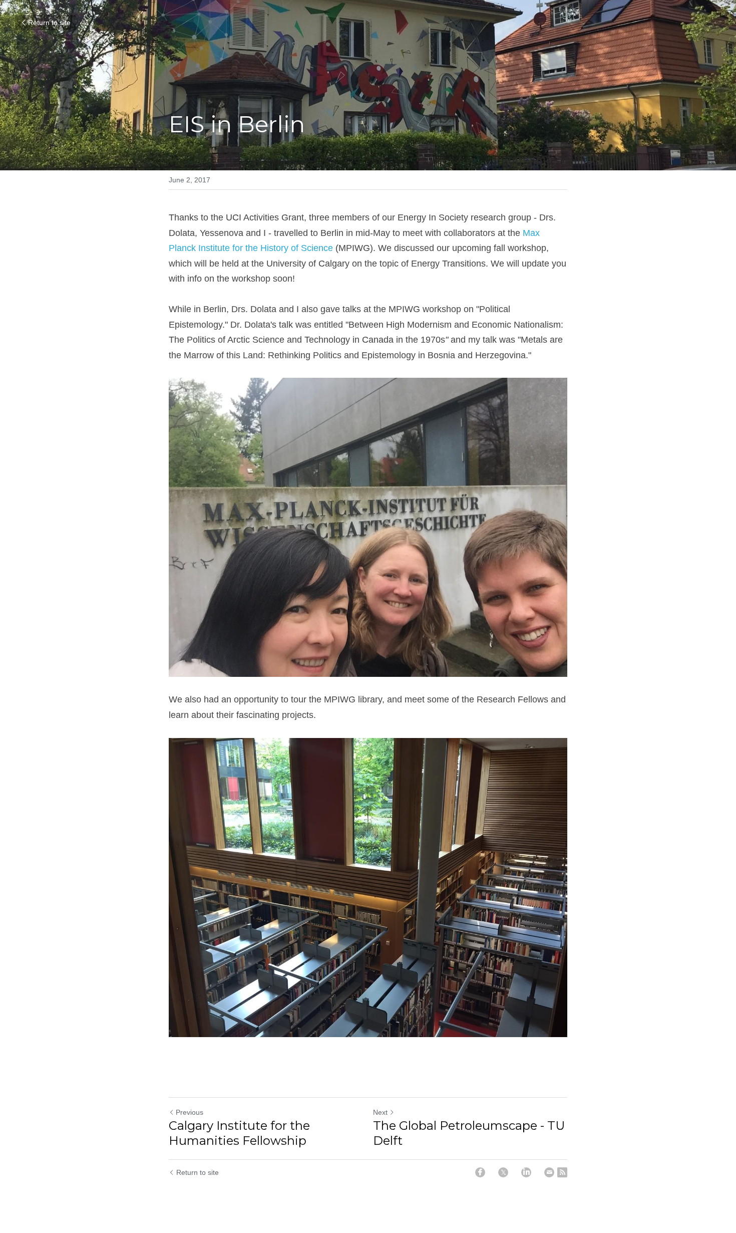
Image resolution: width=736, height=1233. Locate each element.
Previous (189, 1112)
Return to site (49, 23)
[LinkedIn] (526, 1172)
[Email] (549, 1172)
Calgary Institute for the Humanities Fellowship (239, 1133)
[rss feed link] (562, 1172)
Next (380, 1112)
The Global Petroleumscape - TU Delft (469, 1133)
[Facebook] (480, 1172)
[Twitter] (503, 1172)
